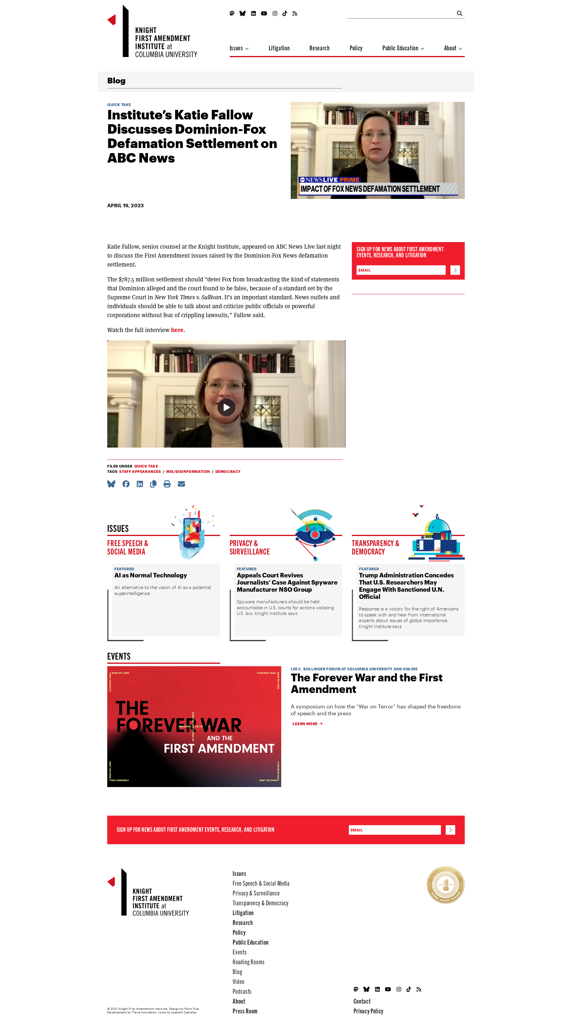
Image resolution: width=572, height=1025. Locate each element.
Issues (237, 47)
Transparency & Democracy (376, 546)
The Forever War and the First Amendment (367, 683)
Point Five (191, 1008)
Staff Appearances (140, 471)
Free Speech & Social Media (128, 546)
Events (240, 952)
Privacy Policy (368, 1011)
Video (238, 981)
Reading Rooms (249, 961)
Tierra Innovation (144, 1012)
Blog (116, 80)
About (451, 47)
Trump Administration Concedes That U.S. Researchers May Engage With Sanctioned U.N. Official (406, 585)
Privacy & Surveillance (250, 546)
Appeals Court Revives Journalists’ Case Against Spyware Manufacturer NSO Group (287, 582)
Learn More (305, 724)
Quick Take (119, 104)
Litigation (279, 47)
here (177, 330)
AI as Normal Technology (150, 575)
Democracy (228, 471)
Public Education (401, 47)
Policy (356, 47)
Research (319, 47)
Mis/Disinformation (188, 471)
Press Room (245, 1011)
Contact (362, 1001)
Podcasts (242, 991)
